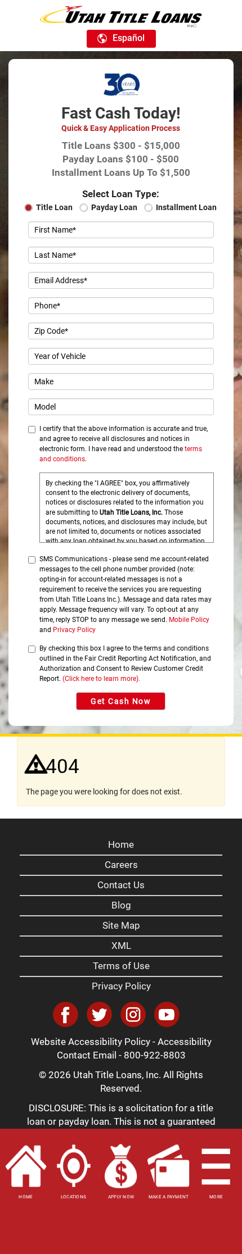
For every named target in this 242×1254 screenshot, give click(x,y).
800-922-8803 (155, 1055)
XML (121, 945)
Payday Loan (114, 207)
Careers (121, 864)
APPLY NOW (121, 1197)
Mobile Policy (189, 620)
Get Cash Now (121, 701)
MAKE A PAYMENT (169, 1197)
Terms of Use (121, 965)
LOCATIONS (73, 1197)
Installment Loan (186, 207)
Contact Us (121, 884)
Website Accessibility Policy (90, 1041)
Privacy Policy (74, 630)
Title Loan (54, 207)
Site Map (121, 925)
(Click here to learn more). (101, 679)
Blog (121, 905)
